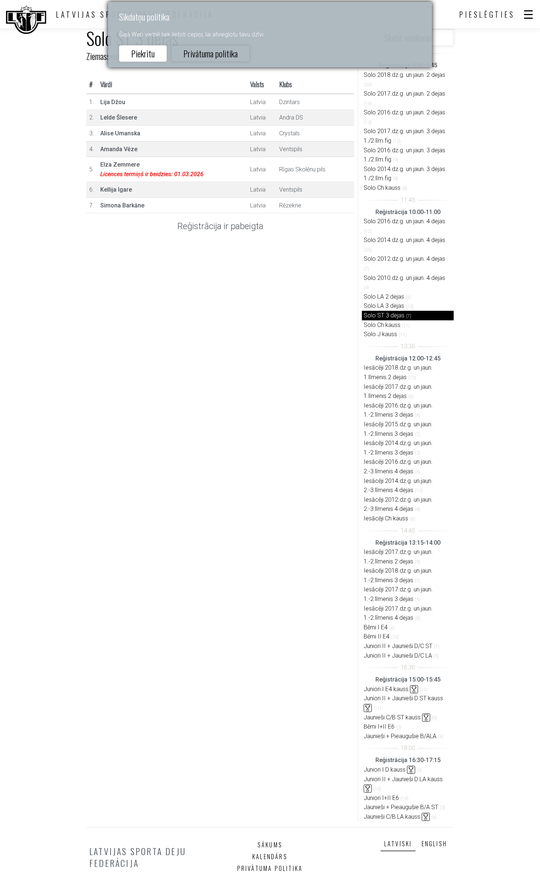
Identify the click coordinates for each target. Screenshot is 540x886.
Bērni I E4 (376, 627)
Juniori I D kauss (385, 769)
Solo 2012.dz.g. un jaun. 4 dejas (404, 258)
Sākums (270, 844)
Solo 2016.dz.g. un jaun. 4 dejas (404, 221)
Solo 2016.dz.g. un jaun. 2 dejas (404, 112)
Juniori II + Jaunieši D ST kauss (403, 698)
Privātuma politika (210, 53)
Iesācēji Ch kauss (386, 518)
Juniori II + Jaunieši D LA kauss (403, 779)
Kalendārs (270, 856)
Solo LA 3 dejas (384, 305)
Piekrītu (143, 53)
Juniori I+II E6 (381, 797)
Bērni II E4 (376, 636)
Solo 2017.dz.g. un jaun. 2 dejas (404, 93)
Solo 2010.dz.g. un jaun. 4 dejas (404, 277)
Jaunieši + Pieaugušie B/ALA (400, 736)
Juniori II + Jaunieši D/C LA (398, 655)
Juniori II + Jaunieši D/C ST (398, 646)
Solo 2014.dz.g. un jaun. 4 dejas (404, 239)
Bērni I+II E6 (379, 726)
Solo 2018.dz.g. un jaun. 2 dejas (404, 74)
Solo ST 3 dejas (384, 315)
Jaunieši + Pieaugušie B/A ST (401, 807)
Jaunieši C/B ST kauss (392, 717)
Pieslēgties (487, 14)
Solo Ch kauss (382, 187)
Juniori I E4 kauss (386, 689)
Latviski (398, 843)
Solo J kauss (380, 334)
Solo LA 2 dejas (384, 296)
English (434, 843)
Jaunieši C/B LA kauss (392, 816)
